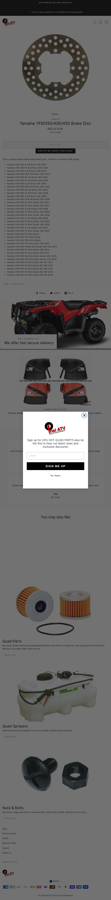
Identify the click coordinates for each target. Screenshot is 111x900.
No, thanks (55, 475)
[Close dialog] (84, 415)
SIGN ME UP (55, 466)
